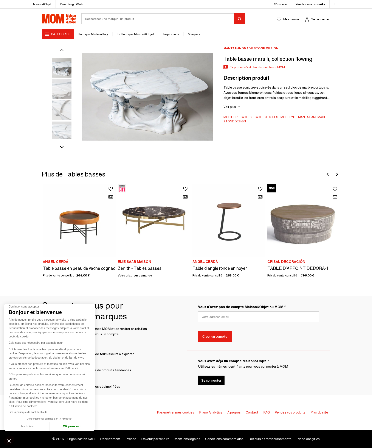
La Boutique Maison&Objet (136, 34)
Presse (131, 439)
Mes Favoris (291, 19)
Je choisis (27, 426)
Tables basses (266, 117)
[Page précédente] (328, 174)
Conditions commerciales (224, 439)
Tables (246, 117)
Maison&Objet (42, 4)
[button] (9, 441)
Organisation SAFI (81, 439)
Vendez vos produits (310, 4)
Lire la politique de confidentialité (28, 412)
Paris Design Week (71, 4)
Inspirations (171, 34)
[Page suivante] (336, 174)
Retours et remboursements (269, 439)
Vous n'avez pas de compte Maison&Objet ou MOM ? (242, 307)
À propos (234, 412)
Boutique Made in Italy (93, 34)
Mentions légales (187, 439)
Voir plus (229, 107)
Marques (194, 34)
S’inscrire (280, 4)
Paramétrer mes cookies (175, 412)
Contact (252, 412)
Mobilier (230, 117)
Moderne (288, 117)
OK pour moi (72, 426)
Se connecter (320, 19)
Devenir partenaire (155, 439)
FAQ (266, 412)
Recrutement (110, 439)
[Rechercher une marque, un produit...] (239, 18)
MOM (59, 19)
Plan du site (319, 412)
